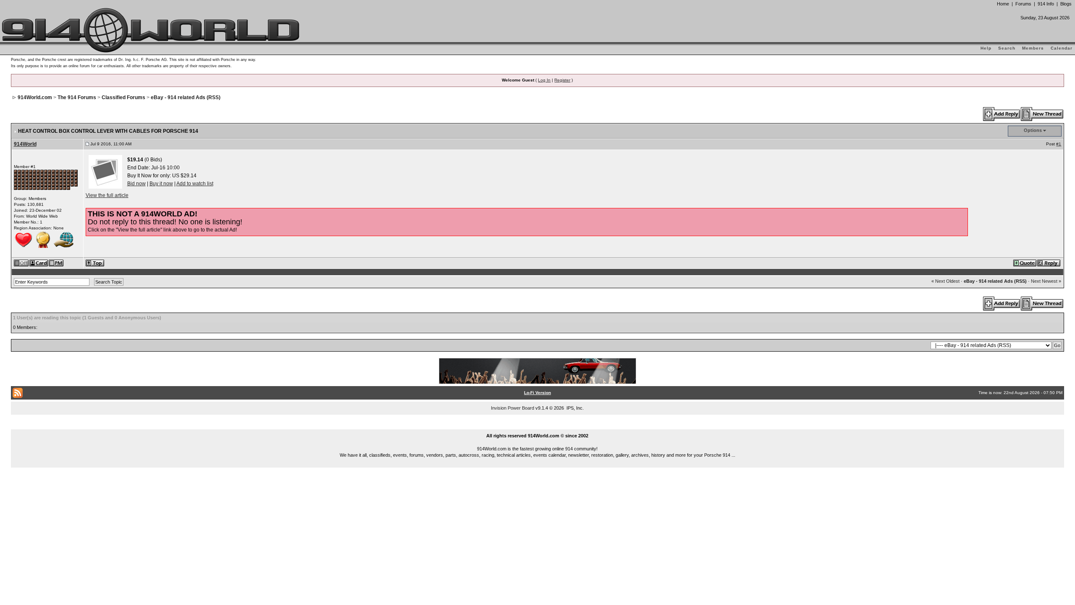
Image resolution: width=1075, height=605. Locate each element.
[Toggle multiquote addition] (1025, 262)
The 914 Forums (77, 97)
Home (1003, 3)
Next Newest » (1046, 281)
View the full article (107, 195)
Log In (544, 80)
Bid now (136, 184)
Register (562, 80)
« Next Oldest (945, 281)
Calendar (1061, 48)
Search (1006, 48)
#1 (1058, 144)
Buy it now (161, 184)
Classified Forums (123, 97)
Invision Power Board (512, 407)
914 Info (1046, 3)
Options (1033, 130)
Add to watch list (194, 184)
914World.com (35, 97)
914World (25, 144)
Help (986, 48)
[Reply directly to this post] (1049, 262)
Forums (1023, 3)
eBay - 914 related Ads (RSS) (185, 97)
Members (1033, 48)
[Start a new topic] (1042, 113)
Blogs (1066, 3)
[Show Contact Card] (39, 262)
